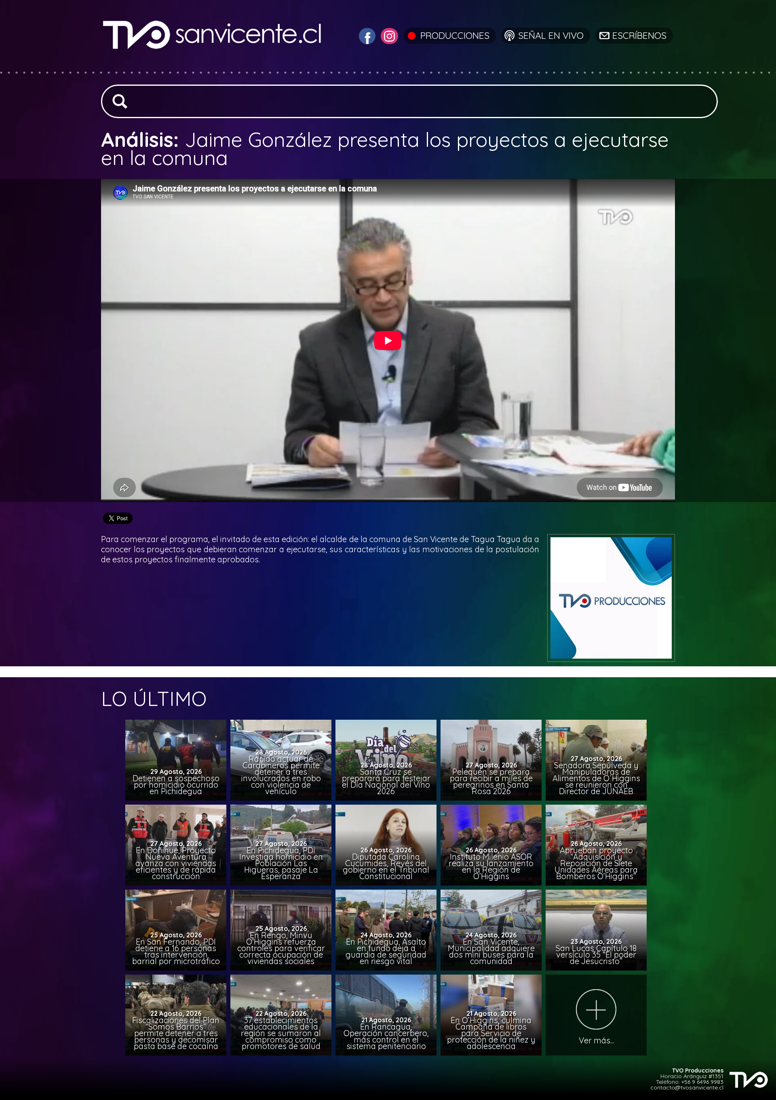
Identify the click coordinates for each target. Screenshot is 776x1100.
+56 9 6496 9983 (702, 1081)
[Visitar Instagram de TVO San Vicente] (388, 35)
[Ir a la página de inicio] (213, 66)
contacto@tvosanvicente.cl (686, 1087)
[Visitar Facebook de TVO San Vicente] (366, 35)
